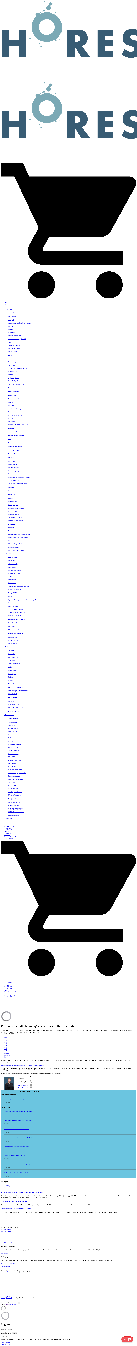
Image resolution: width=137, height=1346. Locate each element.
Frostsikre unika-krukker (15, 744)
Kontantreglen (12, 670)
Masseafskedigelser (14, 480)
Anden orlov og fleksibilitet (16, 384)
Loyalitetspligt (12, 332)
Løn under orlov (13, 371)
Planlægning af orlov (14, 362)
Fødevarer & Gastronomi (16, 633)
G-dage (10, 474)
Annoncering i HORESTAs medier (18, 691)
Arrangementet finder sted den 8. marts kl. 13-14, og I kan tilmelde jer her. (22, 1065)
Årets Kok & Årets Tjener (16, 707)
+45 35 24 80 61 (7, 1296)
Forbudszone (12, 680)
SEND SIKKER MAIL (8, 1242)
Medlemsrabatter (13, 718)
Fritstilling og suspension (15, 471)
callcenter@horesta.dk (7, 1272)
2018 (5, 1037)
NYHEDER (8, 830)
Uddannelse (12, 531)
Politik (10, 667)
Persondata (11, 494)
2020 (5, 1040)
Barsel (10, 355)
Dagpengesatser (13, 464)
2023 (5, 1045)
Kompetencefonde (13, 547)
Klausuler (11, 329)
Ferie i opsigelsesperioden (15, 415)
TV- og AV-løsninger (14, 795)
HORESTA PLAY (10, 833)
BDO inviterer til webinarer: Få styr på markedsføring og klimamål (22, 1192)
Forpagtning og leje (14, 573)
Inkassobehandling (13, 754)
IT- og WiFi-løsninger (14, 757)
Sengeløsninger (12, 785)
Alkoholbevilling (13, 564)
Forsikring (11, 741)
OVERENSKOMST (10, 836)
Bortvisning (11, 461)
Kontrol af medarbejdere (16, 435)
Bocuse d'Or (12, 701)
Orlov (10, 359)
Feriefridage (11, 421)
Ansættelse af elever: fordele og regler (19, 534)
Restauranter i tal (13, 657)
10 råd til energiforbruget (15, 615)
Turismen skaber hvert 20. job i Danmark (14, 1201)
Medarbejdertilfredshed (15, 446)
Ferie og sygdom (13, 412)
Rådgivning (12, 799)
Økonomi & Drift (13, 630)
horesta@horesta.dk (6, 1231)
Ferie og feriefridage (14, 399)
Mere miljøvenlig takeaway (16, 609)
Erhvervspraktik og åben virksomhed (19, 537)
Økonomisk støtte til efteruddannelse (19, 544)
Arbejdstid (11, 320)
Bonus (10, 388)
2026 (5, 1050)
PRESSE (7, 831)
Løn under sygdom (13, 514)
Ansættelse (11, 313)
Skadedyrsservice (13, 788)
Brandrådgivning (13, 731)
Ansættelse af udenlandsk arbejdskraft (19, 323)
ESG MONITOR (13, 711)
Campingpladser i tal (14, 663)
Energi (10, 603)
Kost (9, 439)
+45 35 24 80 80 (6, 1229)
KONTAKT (8, 828)
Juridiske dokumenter (14, 760)
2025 (5, 1049)
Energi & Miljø (13, 593)
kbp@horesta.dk (23, 1087)
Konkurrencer (12, 697)
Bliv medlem (4, 1253)
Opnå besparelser (13, 606)
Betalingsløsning (13, 728)
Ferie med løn (12, 405)
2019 (5, 1039)
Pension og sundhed (14, 776)
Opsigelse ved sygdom (15, 517)
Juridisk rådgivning (13, 805)
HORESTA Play (13, 694)
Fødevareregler (12, 643)
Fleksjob (11, 428)
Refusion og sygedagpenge (16, 520)
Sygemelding (12, 524)
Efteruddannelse (13, 541)
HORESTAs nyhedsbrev (15, 687)
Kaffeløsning (12, 763)
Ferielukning (12, 418)
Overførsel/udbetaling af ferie (16, 409)
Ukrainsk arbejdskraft (14, 348)
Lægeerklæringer (13, 511)
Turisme (10, 677)
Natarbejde (11, 454)
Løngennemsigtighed (14, 335)
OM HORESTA (9, 826)
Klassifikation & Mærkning (17, 619)
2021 (5, 1042)
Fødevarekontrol (13, 637)
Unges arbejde (12, 351)
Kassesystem (12, 766)
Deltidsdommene (13, 391)
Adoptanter (11, 365)
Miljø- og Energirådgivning (16, 809)
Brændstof (11, 735)
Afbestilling (11, 560)
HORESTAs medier (14, 684)
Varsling (10, 402)
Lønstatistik (12, 443)
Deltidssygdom (12, 501)
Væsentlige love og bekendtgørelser (18, 586)
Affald (10, 596)
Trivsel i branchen (13, 450)
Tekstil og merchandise (15, 792)
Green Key (11, 626)
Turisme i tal (11, 660)
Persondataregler (13, 579)
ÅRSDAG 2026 (9, 838)
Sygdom (10, 498)
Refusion (11, 374)
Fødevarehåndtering (14, 747)
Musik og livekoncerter (15, 769)
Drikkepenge (12, 395)
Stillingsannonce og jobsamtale (17, 339)
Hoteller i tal (11, 654)
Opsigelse (11, 457)
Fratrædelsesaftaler (13, 467)
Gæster (10, 576)
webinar (6, 1053)
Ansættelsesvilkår (13, 432)
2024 (5, 1047)
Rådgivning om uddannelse (16, 812)
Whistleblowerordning (14, 589)
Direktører (11, 326)
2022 (5, 1044)
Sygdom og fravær (13, 378)
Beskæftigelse (12, 674)
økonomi (7, 1055)
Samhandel (11, 782)
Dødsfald (11, 527)
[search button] (19, 1303)
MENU (6, 303)
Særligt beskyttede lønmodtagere (17, 483)
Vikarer (10, 342)
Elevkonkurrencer (13, 704)
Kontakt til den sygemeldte (16, 508)
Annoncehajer (12, 567)
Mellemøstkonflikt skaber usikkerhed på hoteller (16, 1208)
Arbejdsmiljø (12, 316)
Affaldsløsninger (13, 722)
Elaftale (10, 738)
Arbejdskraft (12, 725)
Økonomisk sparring (14, 815)
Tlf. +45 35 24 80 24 (24, 1085)
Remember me (5, 1333)
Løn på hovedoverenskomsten (17, 491)
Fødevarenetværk (13, 640)
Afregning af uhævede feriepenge (18, 424)
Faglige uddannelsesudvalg (16, 550)
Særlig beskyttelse (13, 381)
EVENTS (7, 835)
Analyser (11, 650)
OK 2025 (11, 487)
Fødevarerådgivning (14, 802)
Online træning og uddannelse (17, 773)
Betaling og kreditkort (14, 570)
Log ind (6, 1324)
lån (5, 1057)
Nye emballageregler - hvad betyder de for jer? (22, 600)
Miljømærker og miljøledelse (16, 612)
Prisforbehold (12, 583)
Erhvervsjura (12, 557)
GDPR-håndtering (13, 750)
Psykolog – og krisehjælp (15, 779)
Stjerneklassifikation (14, 623)
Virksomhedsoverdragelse (15, 345)
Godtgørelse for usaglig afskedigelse (19, 477)
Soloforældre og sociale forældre (17, 368)
